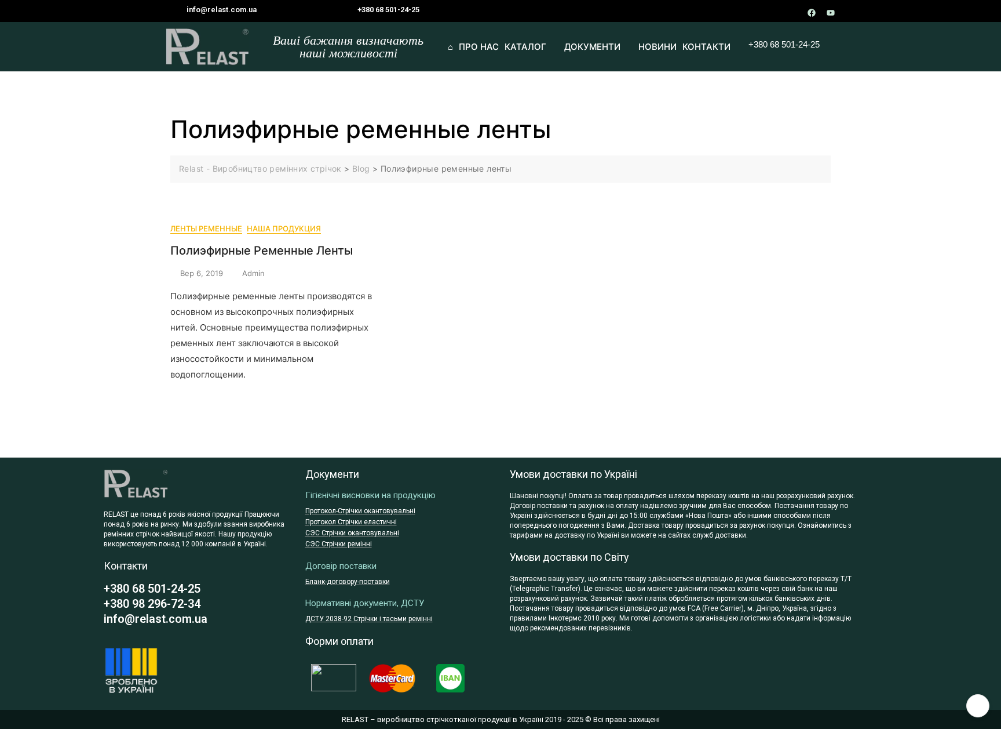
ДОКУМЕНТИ (592, 46)
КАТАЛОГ (525, 46)
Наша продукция (284, 228)
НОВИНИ (657, 46)
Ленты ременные (206, 228)
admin (253, 273)
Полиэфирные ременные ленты (261, 250)
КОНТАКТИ (706, 46)
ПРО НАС (479, 46)
